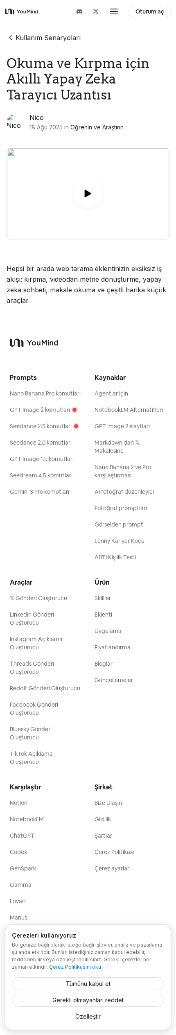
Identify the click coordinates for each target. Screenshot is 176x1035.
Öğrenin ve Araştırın (97, 127)
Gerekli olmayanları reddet (88, 1000)
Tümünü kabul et (88, 983)
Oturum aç (149, 11)
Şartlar (103, 835)
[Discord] (79, 11)
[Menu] (114, 11)
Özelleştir (88, 1016)
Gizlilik (103, 819)
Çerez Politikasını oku (75, 967)
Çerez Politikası (114, 852)
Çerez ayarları (113, 868)
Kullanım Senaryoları (48, 38)
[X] (96, 11)
